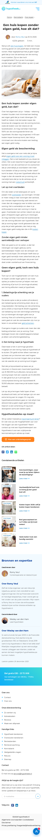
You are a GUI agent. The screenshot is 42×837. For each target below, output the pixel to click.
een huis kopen (17, 46)
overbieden (16, 195)
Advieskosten (9, 716)
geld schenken (28, 323)
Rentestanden (10, 741)
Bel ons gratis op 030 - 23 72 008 (15, 770)
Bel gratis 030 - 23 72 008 (16, 673)
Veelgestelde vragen (12, 752)
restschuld (20, 182)
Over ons (8, 701)
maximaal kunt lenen (30, 419)
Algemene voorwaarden (12, 820)
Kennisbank (18, 17)
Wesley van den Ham (19, 619)
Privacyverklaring (9, 825)
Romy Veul (20, 37)
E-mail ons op (17, 774)
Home (9, 17)
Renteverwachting (12, 745)
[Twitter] (7, 451)
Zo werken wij (10, 713)
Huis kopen (29, 17)
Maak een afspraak (12, 723)
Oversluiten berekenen (13, 738)
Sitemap (7, 759)
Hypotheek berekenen (13, 734)
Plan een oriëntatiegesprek (19, 439)
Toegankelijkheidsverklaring (28, 825)
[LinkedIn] (11, 451)
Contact (7, 697)
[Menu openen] (37, 9)
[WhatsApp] (15, 451)
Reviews (7, 720)
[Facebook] (3, 451)
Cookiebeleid (28, 820)
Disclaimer (6, 822)
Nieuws (7, 756)
